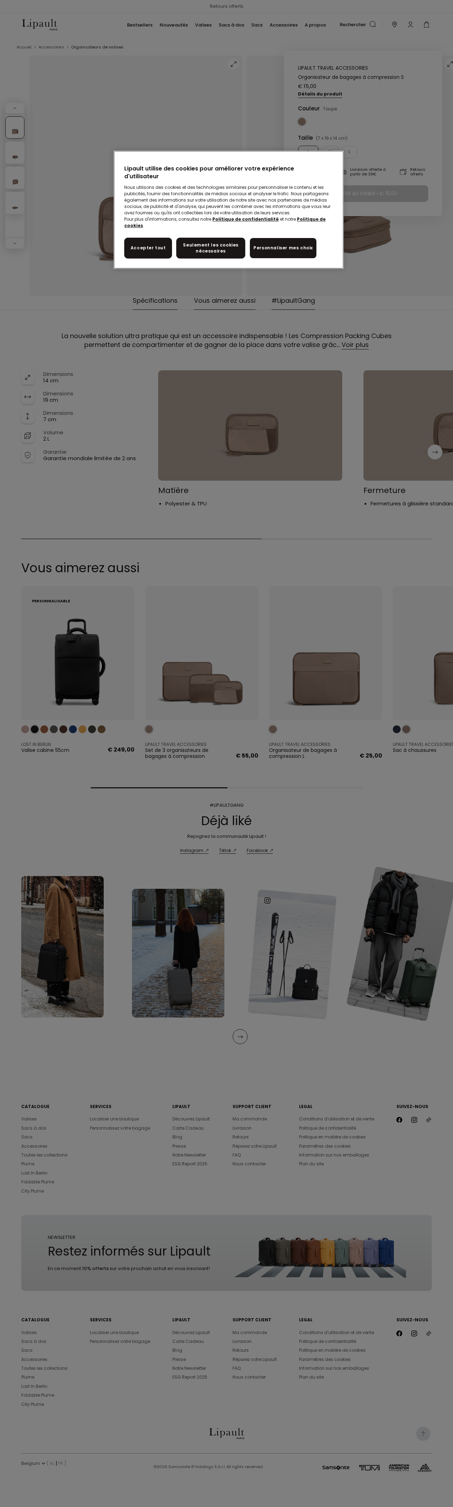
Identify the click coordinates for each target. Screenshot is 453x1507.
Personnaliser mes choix (283, 248)
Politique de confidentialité (245, 219)
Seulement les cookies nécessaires (211, 248)
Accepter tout (148, 248)
